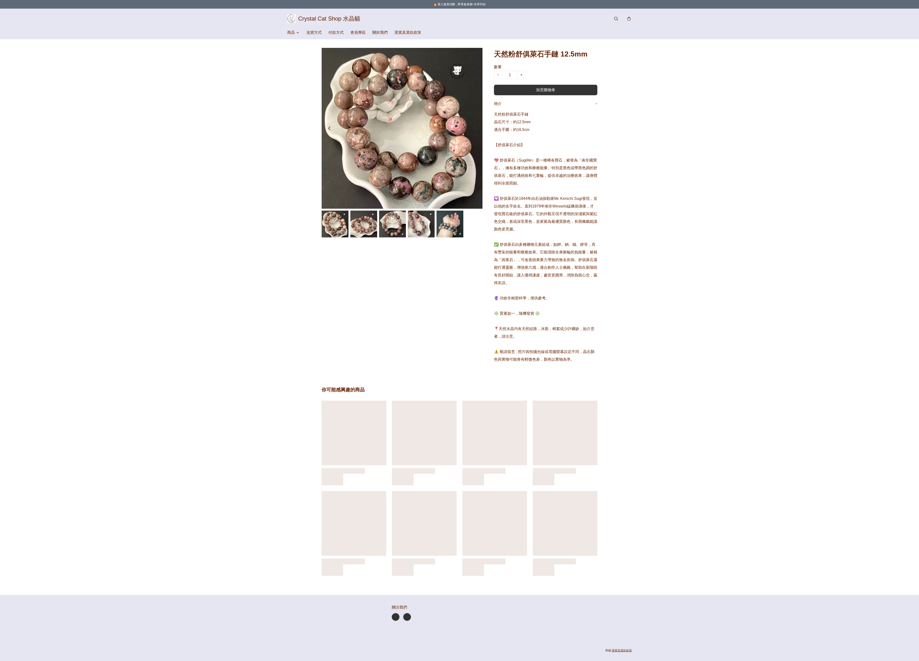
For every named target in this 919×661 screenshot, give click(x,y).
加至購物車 (545, 90)
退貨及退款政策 (407, 32)
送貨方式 (314, 32)
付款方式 (336, 32)
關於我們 (380, 32)
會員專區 (358, 32)
